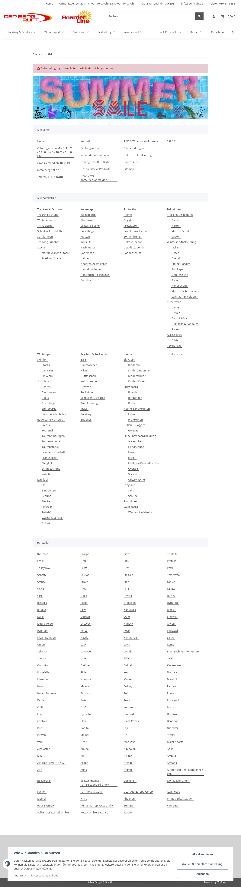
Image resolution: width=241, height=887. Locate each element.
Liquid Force (45, 623)
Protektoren (131, 225)
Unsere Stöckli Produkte (96, 169)
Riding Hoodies (181, 264)
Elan (83, 721)
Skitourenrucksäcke (93, 397)
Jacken (176, 247)
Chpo (40, 589)
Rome (170, 644)
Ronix (170, 693)
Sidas (127, 554)
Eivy (39, 714)
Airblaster (43, 749)
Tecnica (85, 693)
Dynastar (86, 714)
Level (40, 616)
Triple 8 (172, 554)
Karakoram (174, 665)
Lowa (127, 644)
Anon (170, 749)
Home (49, 3)
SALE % (171, 141)
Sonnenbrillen (133, 236)
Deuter (41, 700)
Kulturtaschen (89, 381)
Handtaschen (89, 365)
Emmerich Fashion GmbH (183, 651)
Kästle (84, 637)
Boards (46, 387)
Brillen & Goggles (134, 425)
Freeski (46, 425)
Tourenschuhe (51, 441)
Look (83, 644)
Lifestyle (86, 387)
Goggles (129, 220)
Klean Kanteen (46, 637)
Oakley (128, 686)
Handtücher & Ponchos (95, 274)
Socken (176, 236)
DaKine (85, 665)
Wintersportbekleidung (181, 242)
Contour (42, 721)
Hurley (171, 596)
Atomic (128, 770)
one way (172, 616)
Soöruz (41, 658)
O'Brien (85, 616)
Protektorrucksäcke (136, 231)
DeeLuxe (172, 714)
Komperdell (131, 637)
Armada (172, 763)
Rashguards (88, 247)
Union (41, 644)
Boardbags (87, 231)
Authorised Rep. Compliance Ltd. (185, 771)
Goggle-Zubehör (134, 247)
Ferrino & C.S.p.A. (92, 791)
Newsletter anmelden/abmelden (94, 178)
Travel (84, 408)
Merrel (41, 798)
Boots (45, 397)
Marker (128, 679)
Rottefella (43, 672)
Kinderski (134, 365)
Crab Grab (43, 665)
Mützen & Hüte (181, 231)
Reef (126, 568)
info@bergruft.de (192, 3)
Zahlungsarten (90, 148)
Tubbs (128, 693)
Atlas (84, 770)
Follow (171, 589)
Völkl (40, 742)
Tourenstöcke (50, 447)
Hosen (175, 253)
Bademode (87, 253)
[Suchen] (199, 16)
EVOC (127, 658)
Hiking (84, 370)
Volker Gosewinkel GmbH (53, 812)
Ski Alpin (42, 359)
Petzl (127, 630)
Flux (126, 589)
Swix (83, 700)
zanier (171, 582)
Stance (41, 582)
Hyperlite (172, 602)
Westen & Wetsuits (140, 512)
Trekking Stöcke (51, 258)
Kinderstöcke (136, 381)
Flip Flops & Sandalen (185, 324)
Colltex (41, 707)
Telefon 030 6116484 (222, 3)
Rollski (46, 523)
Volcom (128, 707)
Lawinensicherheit (53, 452)
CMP (170, 658)
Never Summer (46, 693)
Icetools (42, 602)
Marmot (172, 679)
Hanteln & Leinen (91, 269)
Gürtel (175, 340)
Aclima (128, 756)
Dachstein (130, 780)
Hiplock (128, 623)
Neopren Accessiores (94, 264)
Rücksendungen (134, 148)
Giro (40, 596)
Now (40, 686)
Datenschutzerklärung (45, 875)
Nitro (84, 798)
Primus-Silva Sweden (180, 798)
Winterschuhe (46, 220)
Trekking (86, 414)
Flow (83, 589)
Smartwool (173, 575)
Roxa (170, 568)
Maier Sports (175, 742)
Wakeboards (88, 214)
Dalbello (129, 665)
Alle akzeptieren (202, 854)
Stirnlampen (45, 236)
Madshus (129, 742)
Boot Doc (172, 721)
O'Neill (171, 623)
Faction (41, 791)
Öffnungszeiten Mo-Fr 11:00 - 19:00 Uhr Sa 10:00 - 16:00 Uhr (97, 3)
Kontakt (85, 141)
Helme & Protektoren (137, 408)
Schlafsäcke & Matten (50, 231)
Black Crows (131, 721)
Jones (84, 630)
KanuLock (130, 609)
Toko (127, 700)
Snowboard (44, 381)
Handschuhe (180, 285)
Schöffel (42, 575)
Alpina (85, 749)
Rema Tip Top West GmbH (97, 805)
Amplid (171, 756)
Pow (83, 609)
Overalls (177, 258)
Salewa (85, 575)
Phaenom (130, 798)
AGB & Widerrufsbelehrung (141, 141)
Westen (85, 236)
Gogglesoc (173, 791)
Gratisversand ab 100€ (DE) (158, 3)
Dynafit (128, 651)
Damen (176, 220)
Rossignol (173, 700)
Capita (85, 728)
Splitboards (49, 408)
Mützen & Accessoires (185, 291)
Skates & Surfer (90, 225)
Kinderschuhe (137, 376)
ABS (83, 756)
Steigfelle (47, 463)
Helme (85, 258)
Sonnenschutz (133, 253)
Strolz (84, 582)
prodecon (130, 602)
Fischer (171, 707)
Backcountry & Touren (51, 419)
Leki (126, 728)
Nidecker (172, 728)
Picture (171, 686)
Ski (43, 485)
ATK (39, 770)
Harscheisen (49, 457)
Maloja (85, 686)
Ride (83, 672)
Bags (84, 359)
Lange (171, 637)
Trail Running (89, 403)
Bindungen (88, 220)
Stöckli (46, 365)
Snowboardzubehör (54, 414)
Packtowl (172, 630)
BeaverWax (44, 780)
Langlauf (42, 479)
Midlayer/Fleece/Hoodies (143, 463)
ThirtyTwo (43, 568)
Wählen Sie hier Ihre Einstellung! (202, 864)
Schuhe (46, 496)
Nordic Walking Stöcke (56, 253)
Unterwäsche (180, 274)
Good (84, 596)
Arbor (84, 763)
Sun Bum (129, 805)
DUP (83, 707)
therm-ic (42, 554)
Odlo (127, 616)
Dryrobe (86, 651)
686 (39, 756)
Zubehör (86, 280)
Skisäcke (47, 507)
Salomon (42, 651)
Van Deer (47, 370)
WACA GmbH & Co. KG (94, 812)
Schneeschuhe (51, 468)
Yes (126, 672)
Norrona (86, 679)
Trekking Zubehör (48, 242)
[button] (214, 16)
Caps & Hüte (179, 318)
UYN (83, 561)
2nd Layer (178, 269)
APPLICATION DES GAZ (51, 763)
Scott (84, 568)
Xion (126, 582)
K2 (125, 735)
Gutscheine (176, 354)
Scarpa (85, 554)
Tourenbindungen (53, 436)
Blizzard (129, 714)
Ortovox (85, 623)
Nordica (172, 672)
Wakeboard (131, 507)
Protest (171, 561)
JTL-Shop (221, 882)
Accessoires (174, 334)
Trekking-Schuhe (47, 214)
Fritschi (171, 609)
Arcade (128, 763)
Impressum (20, 875)
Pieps (84, 602)
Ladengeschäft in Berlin (96, 162)
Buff (40, 728)
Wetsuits (86, 242)
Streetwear (174, 302)
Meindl (85, 735)
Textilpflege (174, 345)
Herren (176, 225)
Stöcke (41, 247)
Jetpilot (41, 609)
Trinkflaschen (45, 225)
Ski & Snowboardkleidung (140, 436)
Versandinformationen (95, 155)
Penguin (42, 630)
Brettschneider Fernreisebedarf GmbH (95, 782)
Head (84, 742)
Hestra (128, 596)
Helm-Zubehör (133, 242)
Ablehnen (202, 873)
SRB (126, 561)
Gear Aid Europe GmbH (138, 791)
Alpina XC (130, 749)
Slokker (128, 575)
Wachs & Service (52, 517)
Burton (41, 735)
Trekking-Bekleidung (180, 214)
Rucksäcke (87, 392)
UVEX (40, 561)
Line (83, 658)
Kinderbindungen (139, 370)
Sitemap (129, 169)
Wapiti (128, 812)
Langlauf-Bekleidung (185, 296)
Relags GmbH (45, 805)
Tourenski (48, 430)
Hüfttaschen (88, 376)
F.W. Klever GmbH (178, 780)
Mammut (43, 679)
